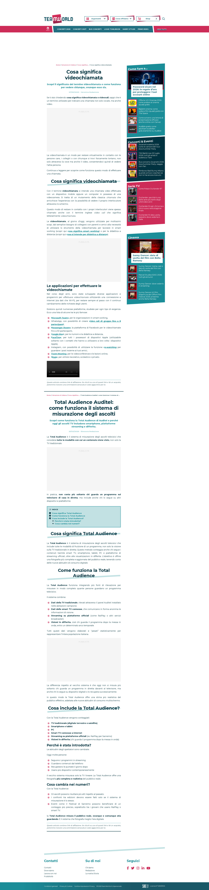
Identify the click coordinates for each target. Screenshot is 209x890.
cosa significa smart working (83, 231)
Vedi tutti (162, 29)
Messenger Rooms (61, 328)
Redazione (90, 871)
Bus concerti (95, 29)
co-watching (110, 347)
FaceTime (56, 337)
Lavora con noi (50, 873)
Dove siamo (49, 871)
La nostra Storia (92, 873)
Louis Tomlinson (112, 29)
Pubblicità (48, 876)
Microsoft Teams (60, 318)
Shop (148, 19)
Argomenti (96, 19)
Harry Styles (129, 29)
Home (58, 65)
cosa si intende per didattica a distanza (87, 234)
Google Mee (57, 334)
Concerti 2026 (63, 29)
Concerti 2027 (79, 29)
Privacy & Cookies (66, 886)
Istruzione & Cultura (69, 65)
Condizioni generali (51, 886)
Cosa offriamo (122, 19)
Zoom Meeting (59, 354)
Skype (54, 357)
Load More (84, 837)
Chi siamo (89, 868)
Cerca (163, 18)
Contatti (47, 868)
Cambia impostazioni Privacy (84, 886)
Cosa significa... (83, 65)
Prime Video (143, 29)
